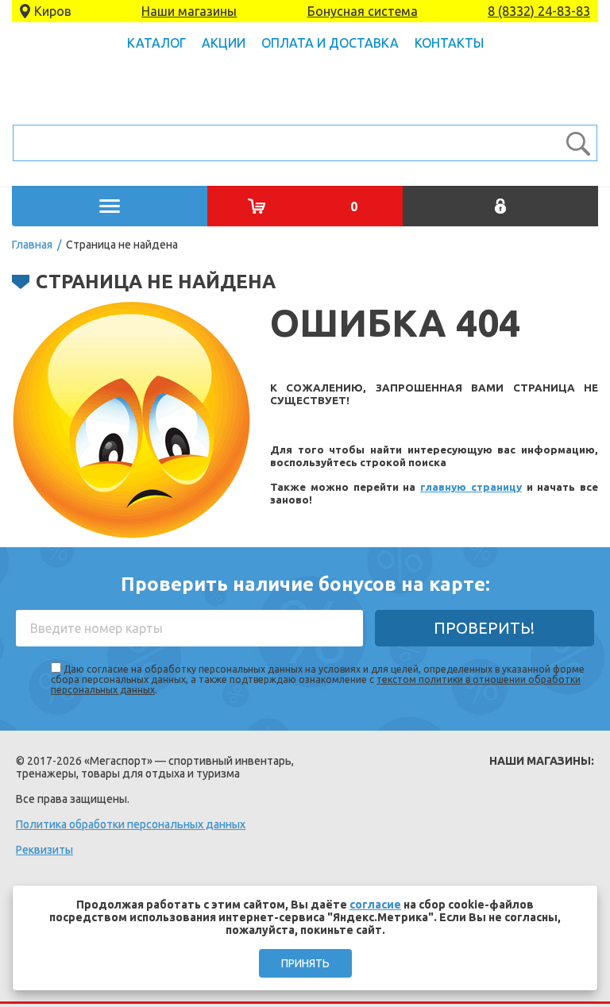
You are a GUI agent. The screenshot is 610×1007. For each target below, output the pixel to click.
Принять (305, 963)
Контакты (449, 43)
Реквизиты (44, 849)
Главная (32, 244)
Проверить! (484, 628)
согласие (375, 904)
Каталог (156, 43)
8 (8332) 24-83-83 (539, 11)
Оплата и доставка (330, 43)
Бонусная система (362, 11)
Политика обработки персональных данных (130, 824)
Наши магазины (189, 11)
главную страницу (471, 487)
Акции (223, 43)
